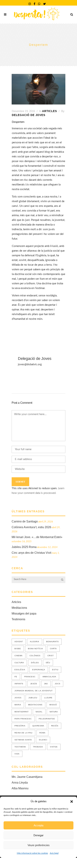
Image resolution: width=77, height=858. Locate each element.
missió (53, 705)
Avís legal (54, 853)
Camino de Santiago (25, 521)
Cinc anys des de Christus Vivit (31, 552)
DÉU (48, 663)
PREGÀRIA (20, 726)
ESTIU (55, 670)
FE (16, 677)
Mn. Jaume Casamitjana (27, 776)
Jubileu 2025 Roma (24, 547)
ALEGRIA (34, 642)
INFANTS (19, 684)
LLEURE (48, 698)
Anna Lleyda (20, 782)
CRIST (50, 656)
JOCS (57, 684)
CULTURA (19, 663)
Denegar (38, 835)
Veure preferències (39, 845)
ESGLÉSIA (20, 670)
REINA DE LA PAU (23, 733)
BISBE (18, 649)
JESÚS (33, 684)
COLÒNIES (35, 656)
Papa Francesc (23, 719)
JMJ (46, 684)
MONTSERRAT (22, 712)
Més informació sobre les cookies (32, 853)
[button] (71, 801)
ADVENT (19, 642)
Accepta (38, 825)
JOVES (18, 698)
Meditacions (19, 607)
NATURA (54, 712)
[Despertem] (38, 89)
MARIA (18, 705)
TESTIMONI (20, 747)
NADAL (39, 712)
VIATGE (54, 747)
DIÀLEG (35, 663)
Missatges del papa (24, 613)
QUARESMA (38, 726)
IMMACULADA (49, 677)
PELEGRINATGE (47, 719)
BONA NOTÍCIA (35, 649)
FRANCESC (29, 677)
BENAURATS (52, 642)
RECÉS (54, 726)
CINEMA (19, 656)
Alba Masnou (20, 788)
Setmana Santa (23, 740)
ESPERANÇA (38, 670)
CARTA (53, 649)
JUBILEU (32, 698)
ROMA (42, 733)
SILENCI (43, 740)
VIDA (17, 754)
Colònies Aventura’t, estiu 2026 (31, 527)
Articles (49, 111)
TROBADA (38, 747)
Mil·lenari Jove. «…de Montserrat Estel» (37, 537)
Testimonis (18, 619)
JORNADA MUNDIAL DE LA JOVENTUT (34, 691)
